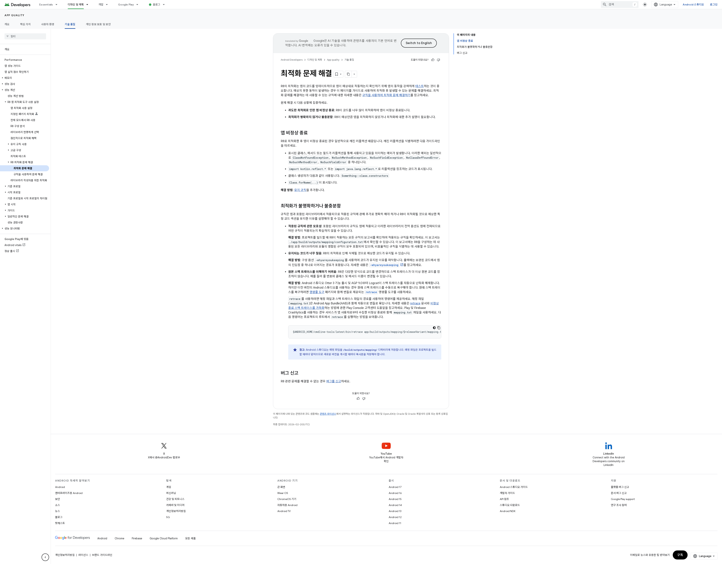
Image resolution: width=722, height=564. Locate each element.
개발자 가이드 (507, 493)
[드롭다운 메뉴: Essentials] (58, 4)
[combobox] (620, 4)
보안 (57, 499)
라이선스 (83, 554)
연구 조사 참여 (619, 505)
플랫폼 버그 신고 (620, 487)
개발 (101, 4)
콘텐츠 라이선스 (328, 413)
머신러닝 (171, 493)
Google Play (126, 4)
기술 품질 (70, 24)
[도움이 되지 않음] (438, 60)
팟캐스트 (60, 523)
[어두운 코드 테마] (434, 327)
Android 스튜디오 (693, 4)
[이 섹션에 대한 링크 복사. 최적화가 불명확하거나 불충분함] (344, 206)
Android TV (284, 511)
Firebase (137, 538)
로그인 (713, 4)
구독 (680, 555)
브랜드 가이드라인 (102, 554)
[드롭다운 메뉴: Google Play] (139, 4)
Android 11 (395, 523)
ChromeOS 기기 (286, 499)
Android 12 (395, 517)
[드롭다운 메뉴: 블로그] (165, 4)
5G (168, 517)
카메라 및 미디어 (175, 505)
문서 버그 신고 (619, 493)
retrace (415, 303)
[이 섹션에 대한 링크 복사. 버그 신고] (302, 373)
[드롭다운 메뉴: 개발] (108, 4)
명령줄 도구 (316, 292)
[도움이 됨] (433, 60)
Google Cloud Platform (164, 538)
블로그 (156, 4)
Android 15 (395, 499)
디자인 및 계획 (76, 4)
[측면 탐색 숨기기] (45, 557)
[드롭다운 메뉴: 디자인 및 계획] (89, 4)
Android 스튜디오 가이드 (514, 487)
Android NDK (507, 511)
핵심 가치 (25, 24)
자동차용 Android (287, 505)
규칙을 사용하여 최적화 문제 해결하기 (386, 95)
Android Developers (292, 59)
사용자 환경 (47, 24)
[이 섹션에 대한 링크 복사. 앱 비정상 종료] (311, 133)
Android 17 (395, 487)
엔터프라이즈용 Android (69, 493)
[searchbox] (25, 36)
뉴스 (57, 511)
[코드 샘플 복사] (439, 327)
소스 (57, 505)
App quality (14, 15)
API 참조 (504, 499)
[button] (24, 78)
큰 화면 (281, 487)
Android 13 (395, 511)
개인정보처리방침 (176, 511)
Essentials (46, 4)
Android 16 (395, 493)
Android (60, 487)
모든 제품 (190, 538)
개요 (7, 24)
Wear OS (282, 493)
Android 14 (395, 505)
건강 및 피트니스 (175, 499)
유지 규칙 (300, 190)
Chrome (119, 538)
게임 (168, 487)
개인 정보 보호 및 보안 (98, 24)
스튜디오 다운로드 (510, 505)
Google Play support (623, 499)
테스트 (419, 86)
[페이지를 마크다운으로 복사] (348, 74)
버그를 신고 (333, 381)
